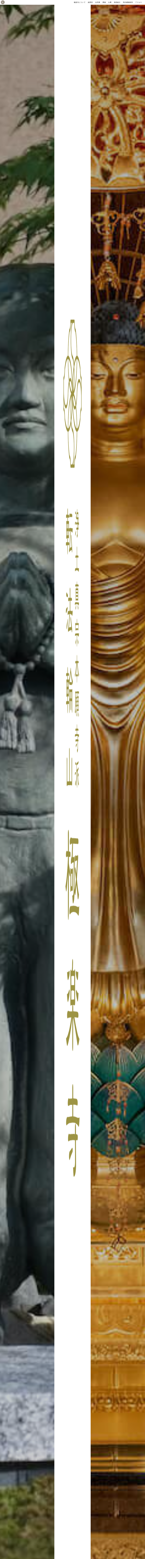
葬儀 (104, 2)
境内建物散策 (128, 2)
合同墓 (97, 2)
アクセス (138, 2)
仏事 (110, 2)
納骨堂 (90, 2)
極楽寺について (80, 2)
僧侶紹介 (117, 2)
